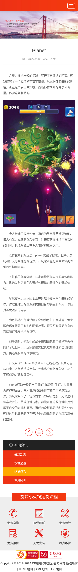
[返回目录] (39, 432)
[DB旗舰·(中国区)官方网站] (12, 5)
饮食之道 (20, 463)
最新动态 (20, 454)
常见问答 (20, 480)
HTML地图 (26, 569)
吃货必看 (20, 471)
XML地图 (42, 569)
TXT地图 (56, 569)
